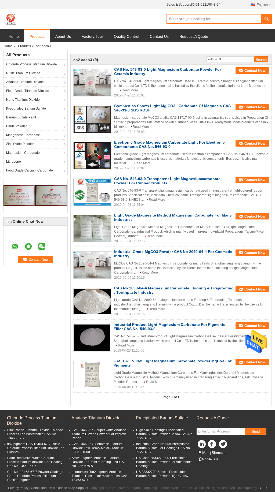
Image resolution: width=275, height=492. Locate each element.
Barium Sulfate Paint (21, 117)
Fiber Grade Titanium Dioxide (27, 91)
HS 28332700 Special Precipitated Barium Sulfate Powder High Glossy (162, 474)
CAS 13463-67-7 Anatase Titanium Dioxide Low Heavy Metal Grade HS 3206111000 (98, 448)
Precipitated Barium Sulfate (26, 108)
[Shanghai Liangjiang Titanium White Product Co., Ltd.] (11, 19)
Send (256, 432)
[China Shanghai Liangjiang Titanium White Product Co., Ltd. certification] (19, 195)
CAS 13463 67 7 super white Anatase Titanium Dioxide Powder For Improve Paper (99, 434)
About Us (63, 36)
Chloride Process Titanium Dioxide (31, 64)
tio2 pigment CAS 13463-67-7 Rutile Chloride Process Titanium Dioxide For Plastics (35, 448)
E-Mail (203, 452)
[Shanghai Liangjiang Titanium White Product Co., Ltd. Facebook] (212, 445)
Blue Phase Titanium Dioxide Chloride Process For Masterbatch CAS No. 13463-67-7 (35, 434)
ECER (262, 488)
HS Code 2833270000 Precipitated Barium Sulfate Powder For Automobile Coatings (164, 462)
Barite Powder (16, 126)
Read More (130, 90)
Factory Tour (92, 36)
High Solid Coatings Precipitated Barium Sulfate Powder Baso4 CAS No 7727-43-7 (164, 434)
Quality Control (126, 36)
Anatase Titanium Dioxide (25, 82)
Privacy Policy (18, 488)
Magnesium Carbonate (23, 153)
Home (14, 36)
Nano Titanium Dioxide (23, 100)
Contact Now (254, 71)
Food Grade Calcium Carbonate (29, 170)
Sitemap (219, 452)
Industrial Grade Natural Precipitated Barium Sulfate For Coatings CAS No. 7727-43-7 (163, 448)
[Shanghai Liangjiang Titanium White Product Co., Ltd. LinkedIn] (202, 445)
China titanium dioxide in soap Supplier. (60, 488)
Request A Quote (193, 36)
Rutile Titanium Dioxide (23, 73)
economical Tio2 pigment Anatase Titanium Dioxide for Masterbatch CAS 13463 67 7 (99, 476)
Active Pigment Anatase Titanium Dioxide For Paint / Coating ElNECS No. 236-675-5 (98, 462)
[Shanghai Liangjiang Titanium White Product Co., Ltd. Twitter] (223, 445)
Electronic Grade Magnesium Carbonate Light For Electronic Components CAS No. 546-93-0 (169, 144)
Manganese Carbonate (23, 135)
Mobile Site (210, 459)
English (262, 5)
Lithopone (13, 161)
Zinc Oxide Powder (20, 144)
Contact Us (159, 36)
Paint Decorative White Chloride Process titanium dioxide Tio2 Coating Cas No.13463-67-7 (35, 462)
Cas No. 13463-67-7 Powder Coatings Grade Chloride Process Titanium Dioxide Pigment (35, 476)
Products (37, 36)
